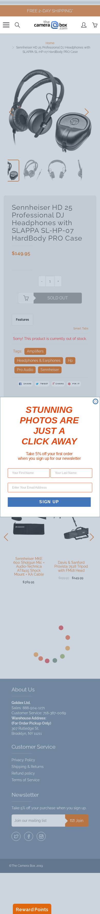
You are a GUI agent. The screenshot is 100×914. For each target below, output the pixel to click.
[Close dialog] (95, 401)
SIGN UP (49, 502)
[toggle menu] (6, 25)
